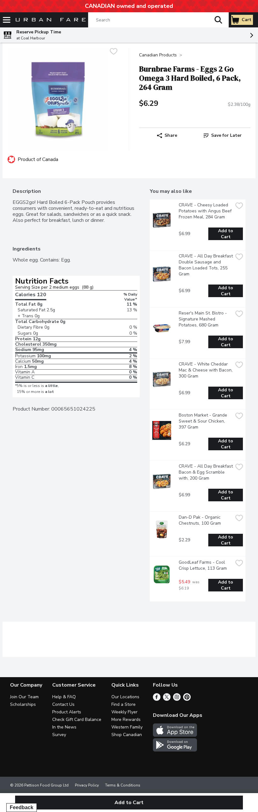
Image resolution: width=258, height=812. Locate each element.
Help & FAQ (64, 697)
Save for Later (226, 135)
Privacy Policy (87, 785)
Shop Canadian (126, 735)
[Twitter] (167, 699)
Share (171, 135)
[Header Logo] (49, 20)
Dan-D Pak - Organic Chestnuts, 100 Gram (200, 520)
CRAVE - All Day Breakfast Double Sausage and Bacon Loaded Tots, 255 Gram (206, 265)
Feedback (21, 807)
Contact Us (63, 704)
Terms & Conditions (122, 785)
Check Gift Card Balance (76, 720)
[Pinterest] (187, 699)
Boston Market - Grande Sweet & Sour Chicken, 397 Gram (203, 421)
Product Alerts (66, 712)
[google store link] (175, 749)
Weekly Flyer (124, 712)
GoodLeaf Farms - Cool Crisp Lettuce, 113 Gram (203, 565)
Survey (59, 735)
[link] (222, 135)
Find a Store (123, 704)
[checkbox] (114, 52)
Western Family (127, 727)
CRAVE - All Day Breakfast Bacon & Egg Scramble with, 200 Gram (206, 472)
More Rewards (126, 720)
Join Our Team (24, 697)
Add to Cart (226, 234)
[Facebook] (156, 699)
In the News (64, 727)
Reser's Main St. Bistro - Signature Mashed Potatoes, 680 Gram (203, 319)
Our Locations (125, 697)
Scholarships (23, 704)
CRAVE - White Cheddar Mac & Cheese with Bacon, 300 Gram (206, 370)
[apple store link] (175, 735)
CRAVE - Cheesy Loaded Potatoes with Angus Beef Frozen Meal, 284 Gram (206, 211)
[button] (218, 19)
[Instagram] (177, 699)
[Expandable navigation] (7, 20)
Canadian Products (158, 55)
